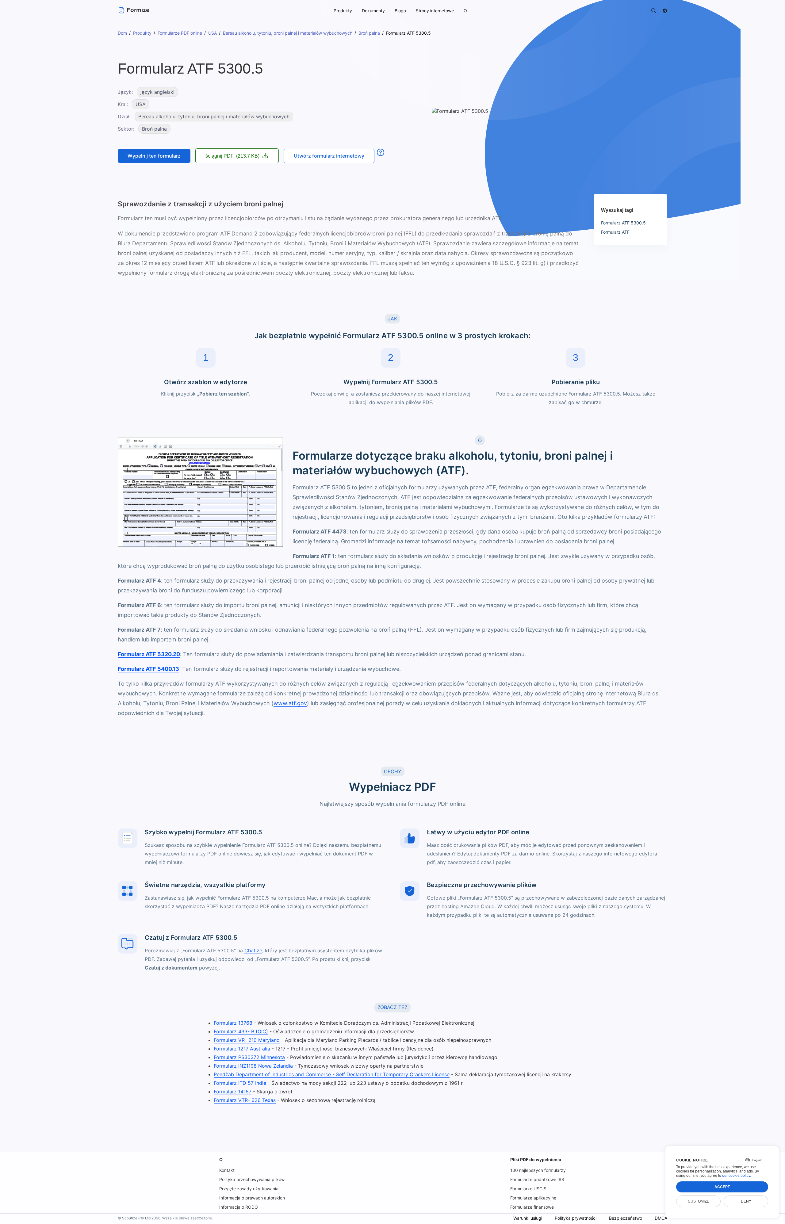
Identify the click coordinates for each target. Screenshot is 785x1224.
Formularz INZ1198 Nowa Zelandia (253, 1066)
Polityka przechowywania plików (252, 1179)
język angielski (157, 92)
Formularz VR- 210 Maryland (247, 1040)
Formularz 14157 (232, 1091)
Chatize (253, 950)
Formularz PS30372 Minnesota (249, 1057)
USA (141, 104)
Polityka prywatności (575, 1218)
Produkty (343, 10)
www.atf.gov (290, 703)
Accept (722, 1187)
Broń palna (154, 129)
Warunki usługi (527, 1218)
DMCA (661, 1218)
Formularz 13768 (233, 1023)
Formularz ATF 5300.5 (623, 222)
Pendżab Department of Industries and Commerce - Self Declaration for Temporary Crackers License (332, 1074)
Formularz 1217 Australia (242, 1049)
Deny (746, 1201)
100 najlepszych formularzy (538, 1170)
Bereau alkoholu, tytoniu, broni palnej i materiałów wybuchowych (213, 116)
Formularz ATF (615, 232)
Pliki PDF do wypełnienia (535, 1159)
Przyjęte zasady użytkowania (248, 1188)
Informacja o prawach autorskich (252, 1197)
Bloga (400, 10)
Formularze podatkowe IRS (537, 1179)
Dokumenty (373, 10)
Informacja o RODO (238, 1207)
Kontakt (227, 1170)
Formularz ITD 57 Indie (240, 1083)
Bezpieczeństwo (625, 1218)
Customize (698, 1201)
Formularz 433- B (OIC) (241, 1031)
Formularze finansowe (532, 1207)
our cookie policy (736, 1175)
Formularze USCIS (528, 1188)
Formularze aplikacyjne (533, 1197)
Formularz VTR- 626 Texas (245, 1100)
